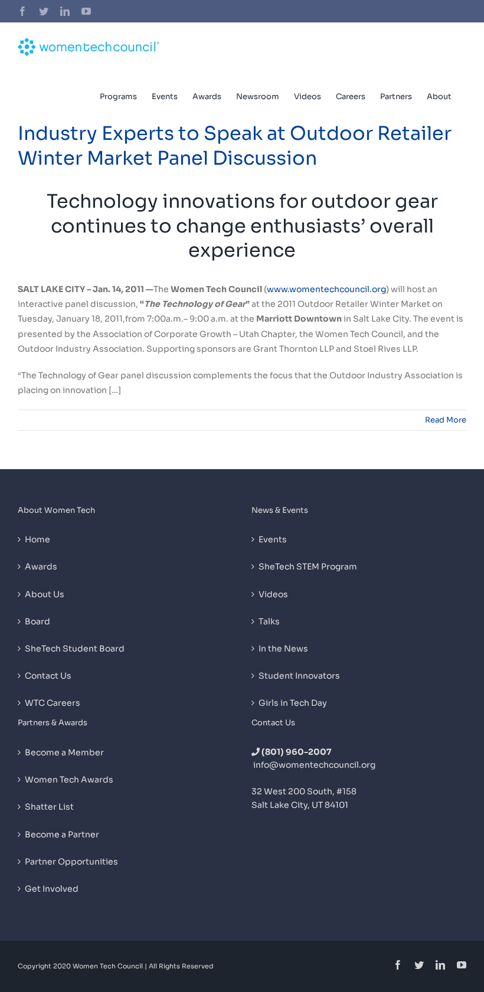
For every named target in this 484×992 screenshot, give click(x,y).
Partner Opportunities (71, 861)
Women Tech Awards (69, 779)
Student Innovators (299, 675)
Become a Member (64, 752)
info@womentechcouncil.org (314, 764)
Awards (41, 566)
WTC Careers (52, 703)
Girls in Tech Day (293, 703)
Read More (445, 420)
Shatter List (49, 806)
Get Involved (52, 888)
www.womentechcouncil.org (326, 289)
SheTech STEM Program (308, 566)
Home (37, 539)
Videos (273, 594)
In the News (283, 648)
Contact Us (48, 675)
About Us (44, 594)
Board (37, 621)
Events (273, 539)
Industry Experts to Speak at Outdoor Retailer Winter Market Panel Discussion (235, 146)
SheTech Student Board (75, 648)
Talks (269, 621)
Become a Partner (62, 834)
